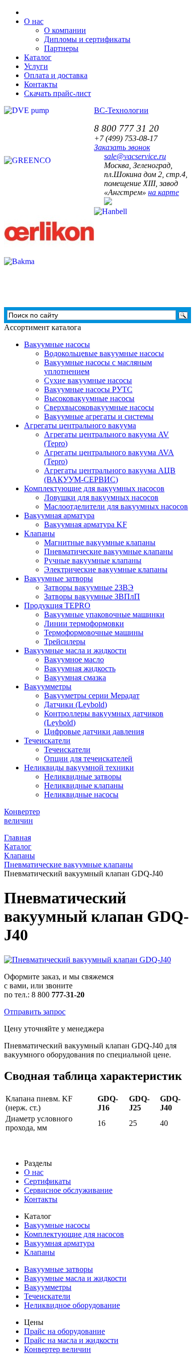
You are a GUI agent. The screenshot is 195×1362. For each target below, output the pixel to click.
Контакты (41, 84)
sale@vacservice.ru (135, 156)
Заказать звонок (122, 147)
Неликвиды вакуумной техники (79, 767)
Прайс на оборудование (64, 1331)
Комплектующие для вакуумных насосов (94, 488)
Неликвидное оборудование (72, 1305)
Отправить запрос (35, 1011)
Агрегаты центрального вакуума (80, 425)
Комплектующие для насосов (74, 1234)
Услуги (36, 66)
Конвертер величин (57, 1349)
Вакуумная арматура (59, 515)
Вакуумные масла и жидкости (75, 650)
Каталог (38, 57)
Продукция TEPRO (57, 605)
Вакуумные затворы (58, 578)
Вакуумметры (48, 686)
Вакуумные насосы (57, 344)
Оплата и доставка (56, 75)
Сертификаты (47, 1181)
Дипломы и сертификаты (87, 39)
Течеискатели (47, 740)
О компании (65, 30)
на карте (163, 192)
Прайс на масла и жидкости (71, 1340)
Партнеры (61, 48)
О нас (34, 1172)
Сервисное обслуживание (68, 1190)
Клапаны (39, 533)
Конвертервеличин (22, 816)
